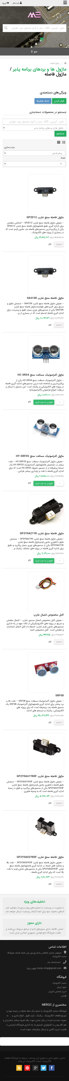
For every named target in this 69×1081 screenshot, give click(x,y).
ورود (4, 3)
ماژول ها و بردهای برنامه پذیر (39, 69)
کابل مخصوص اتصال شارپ (48, 615)
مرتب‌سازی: (9, 147)
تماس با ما (31, 968)
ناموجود (59, 244)
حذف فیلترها (43, 101)
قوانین (63, 995)
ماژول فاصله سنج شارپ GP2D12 (45, 217)
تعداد (63, 158)
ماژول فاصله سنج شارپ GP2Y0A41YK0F (40, 776)
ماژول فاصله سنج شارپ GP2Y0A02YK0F (40, 857)
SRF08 (59, 695)
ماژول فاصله (54, 63)
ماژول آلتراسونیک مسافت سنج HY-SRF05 (40, 456)
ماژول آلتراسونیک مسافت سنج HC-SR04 (41, 375)
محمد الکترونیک (59, 983)
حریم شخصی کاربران (57, 991)
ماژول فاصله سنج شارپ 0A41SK (45, 298)
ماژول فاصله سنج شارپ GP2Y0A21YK (42, 533)
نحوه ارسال (61, 987)
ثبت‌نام (16, 3)
